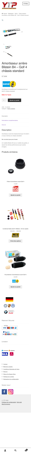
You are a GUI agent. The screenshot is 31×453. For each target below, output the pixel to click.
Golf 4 (16, 13)
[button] (2, 20)
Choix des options (15, 241)
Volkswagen (11, 13)
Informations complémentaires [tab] (10, 120)
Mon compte (5, 450)
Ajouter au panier (14, 100)
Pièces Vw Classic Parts (9, 374)
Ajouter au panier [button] (15, 195)
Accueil (5, 13)
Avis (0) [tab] (4, 125)
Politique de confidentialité (9, 402)
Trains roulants (22, 13)
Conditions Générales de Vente (11, 369)
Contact (5, 364)
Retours (5, 371)
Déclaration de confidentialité (11, 379)
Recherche (15, 450)
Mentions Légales (8, 366)
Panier (24, 449)
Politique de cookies (8, 376)
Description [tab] (5, 116)
